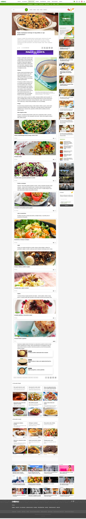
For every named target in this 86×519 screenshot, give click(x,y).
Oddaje (60, 1)
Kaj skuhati (24, 1)
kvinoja (15, 377)
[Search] (76, 1)
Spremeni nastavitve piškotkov (35, 511)
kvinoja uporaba (25, 377)
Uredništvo (19, 511)
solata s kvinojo (30, 377)
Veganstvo (36, 4)
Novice (48, 1)
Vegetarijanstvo (30, 4)
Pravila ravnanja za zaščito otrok (59, 511)
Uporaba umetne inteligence (69, 511)
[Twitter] (45, 48)
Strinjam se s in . (66, 202)
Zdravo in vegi (31, 1)
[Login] (84, 1)
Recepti (19, 1)
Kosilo (38, 9)
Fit (51, 4)
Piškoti (41, 9)
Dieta (54, 4)
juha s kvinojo (36, 377)
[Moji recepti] (81, 1)
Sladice (34, 9)
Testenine (45, 9)
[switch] (74, 1)
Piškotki (28, 511)
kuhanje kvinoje (19, 377)
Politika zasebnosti (44, 511)
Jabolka (31, 9)
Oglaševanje (14, 511)
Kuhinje (37, 1)
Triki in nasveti (55, 1)
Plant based (41, 4)
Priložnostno (43, 1)
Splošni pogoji (50, 511)
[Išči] (26, 9)
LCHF (58, 4)
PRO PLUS (23, 511)
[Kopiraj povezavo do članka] (52, 48)
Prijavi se (66, 205)
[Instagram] (73, 501)
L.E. (19, 47)
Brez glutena (47, 4)
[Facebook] (42, 48)
